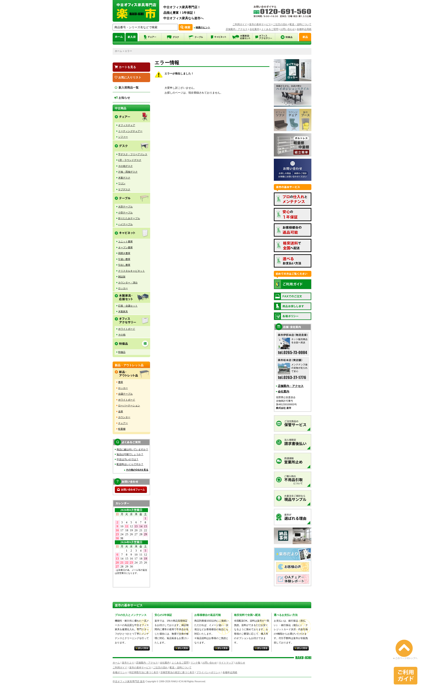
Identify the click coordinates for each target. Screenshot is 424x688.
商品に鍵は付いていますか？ (132, 449)
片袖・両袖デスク (128, 171)
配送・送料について (300, 24)
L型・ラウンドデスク (129, 160)
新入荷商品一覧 (128, 87)
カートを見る (127, 67)
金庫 (120, 411)
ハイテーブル (125, 224)
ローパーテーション (129, 405)
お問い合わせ (287, 29)
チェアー (123, 423)
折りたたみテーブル (129, 218)
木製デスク (124, 177)
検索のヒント (203, 27)
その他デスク (125, 166)
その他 (121, 334)
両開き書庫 (124, 253)
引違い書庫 (124, 259)
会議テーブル (125, 393)
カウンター (124, 417)
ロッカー (123, 288)
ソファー (123, 137)
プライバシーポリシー (208, 672)
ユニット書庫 (125, 241)
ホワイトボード (126, 329)
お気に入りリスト (129, 77)
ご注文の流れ (280, 24)
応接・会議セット (128, 305)
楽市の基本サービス (260, 24)
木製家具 (123, 311)
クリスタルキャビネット (131, 271)
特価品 (121, 352)
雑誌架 (121, 276)
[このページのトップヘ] (405, 656)
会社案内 (254, 29)
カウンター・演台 (128, 282)
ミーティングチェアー (130, 131)
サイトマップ (226, 662)
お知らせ (124, 97)
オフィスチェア (126, 125)
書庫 (120, 382)
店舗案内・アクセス (237, 29)
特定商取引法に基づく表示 (143, 672)
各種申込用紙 (304, 29)
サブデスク (124, 189)
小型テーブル (125, 212)
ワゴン (121, 183)
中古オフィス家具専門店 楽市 (129, 681)
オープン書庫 (125, 247)
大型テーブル (125, 206)
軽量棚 (121, 429)
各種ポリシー (120, 672)
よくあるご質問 (269, 29)
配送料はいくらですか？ (130, 464)
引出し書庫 (124, 265)
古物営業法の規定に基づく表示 (177, 672)
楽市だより (128, 662)
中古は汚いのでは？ (127, 459)
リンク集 (195, 662)
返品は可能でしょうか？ (130, 454)
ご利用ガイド (240, 24)
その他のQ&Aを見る (137, 469)
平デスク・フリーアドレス (132, 154)
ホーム (118, 51)
